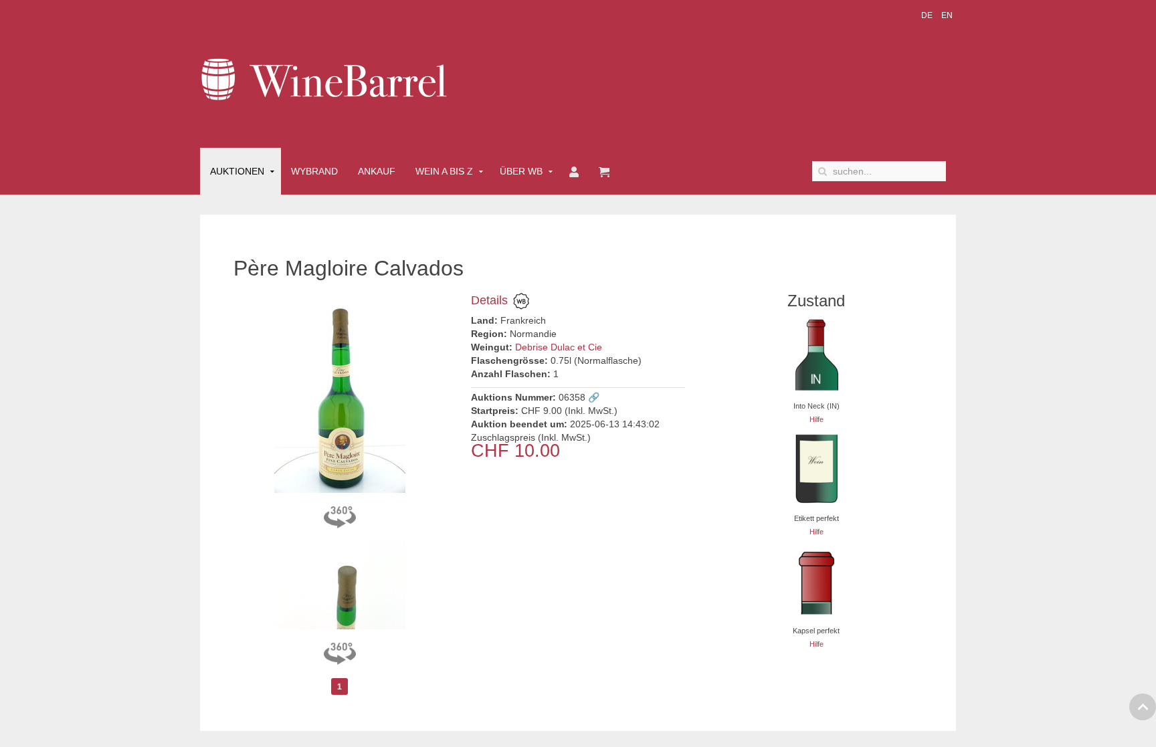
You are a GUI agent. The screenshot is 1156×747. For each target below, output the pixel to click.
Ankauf (376, 171)
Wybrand (314, 171)
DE (928, 15)
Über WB (521, 171)
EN (947, 15)
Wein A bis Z (444, 171)
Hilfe (816, 419)
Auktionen (237, 171)
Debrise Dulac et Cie (558, 347)
